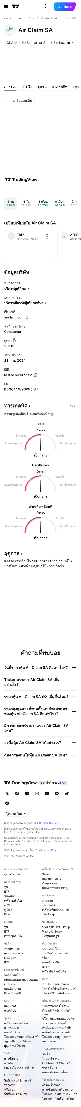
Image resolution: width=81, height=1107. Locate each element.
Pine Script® (12, 993)
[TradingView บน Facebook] (17, 793)
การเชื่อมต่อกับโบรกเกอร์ (58, 1089)
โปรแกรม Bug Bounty (56, 1036)
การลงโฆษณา (51, 1085)
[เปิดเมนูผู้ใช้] (6, 6)
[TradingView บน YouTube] (27, 793)
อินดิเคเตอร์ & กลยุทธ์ (17, 1080)
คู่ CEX (8, 905)
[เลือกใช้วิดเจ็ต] (73, 406)
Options (9, 984)
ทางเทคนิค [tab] (60, 86)
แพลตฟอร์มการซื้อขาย (56, 1072)
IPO (6, 962)
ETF (6, 891)
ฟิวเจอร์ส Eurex (52, 931)
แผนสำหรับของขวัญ (55, 888)
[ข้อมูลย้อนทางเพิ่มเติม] (19, 18)
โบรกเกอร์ (48, 905)
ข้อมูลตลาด (49, 883)
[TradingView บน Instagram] (37, 793)
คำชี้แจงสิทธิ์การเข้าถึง (56, 1027)
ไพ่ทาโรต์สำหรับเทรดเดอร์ (59, 988)
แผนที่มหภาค (12, 988)
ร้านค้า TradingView (55, 984)
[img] (69, 42)
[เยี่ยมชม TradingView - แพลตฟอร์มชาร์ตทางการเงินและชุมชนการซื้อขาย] (21, 179)
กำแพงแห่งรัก (12, 1027)
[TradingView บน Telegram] (57, 793)
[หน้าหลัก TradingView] (15, 6)
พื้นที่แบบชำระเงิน (15, 1094)
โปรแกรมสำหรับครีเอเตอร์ (21, 1036)
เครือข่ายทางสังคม (16, 1023)
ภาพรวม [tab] (10, 86)
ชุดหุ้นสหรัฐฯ (50, 936)
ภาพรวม (47, 900)
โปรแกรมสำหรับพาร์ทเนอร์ (59, 1094)
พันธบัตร (9, 896)
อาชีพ (45, 967)
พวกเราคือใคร (51, 948)
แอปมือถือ (10, 1006)
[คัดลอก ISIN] (36, 375)
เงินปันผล (10, 957)
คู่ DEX (8, 909)
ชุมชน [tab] (42, 86)
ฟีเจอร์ (46, 874)
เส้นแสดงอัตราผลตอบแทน (21, 979)
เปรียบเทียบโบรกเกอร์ (56, 909)
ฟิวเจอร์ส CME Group (56, 927)
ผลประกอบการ (13, 953)
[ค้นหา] (46, 6)
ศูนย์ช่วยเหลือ (51, 962)
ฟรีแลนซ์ (10, 1089)
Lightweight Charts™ (56, 1063)
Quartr (54, 850)
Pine (7, 914)
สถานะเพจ (49, 1041)
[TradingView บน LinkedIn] (47, 793)
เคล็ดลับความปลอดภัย (56, 1032)
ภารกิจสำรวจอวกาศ (55, 953)
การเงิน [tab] (27, 86)
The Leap (48, 914)
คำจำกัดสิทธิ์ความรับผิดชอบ (57, 1012)
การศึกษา (10, 1063)
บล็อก (45, 957)
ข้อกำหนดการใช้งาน (55, 1006)
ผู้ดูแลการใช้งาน (14, 1046)
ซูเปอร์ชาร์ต (12, 874)
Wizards (9, 1085)
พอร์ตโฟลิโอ (12, 975)
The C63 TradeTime (55, 993)
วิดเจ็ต (46, 1054)
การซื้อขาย (11, 1058)
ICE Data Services (48, 823)
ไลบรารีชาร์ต (51, 1058)
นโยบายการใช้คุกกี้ (54, 1023)
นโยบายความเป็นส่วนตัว (58, 1018)
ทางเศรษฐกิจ (12, 948)
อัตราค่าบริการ (51, 878)
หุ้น (6, 887)
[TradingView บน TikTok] (67, 793)
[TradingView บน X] (7, 793)
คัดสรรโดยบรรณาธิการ (19, 1067)
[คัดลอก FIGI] (36, 389)
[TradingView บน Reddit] (7, 803)
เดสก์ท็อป (10, 1010)
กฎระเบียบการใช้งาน (17, 1041)
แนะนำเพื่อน (12, 1032)
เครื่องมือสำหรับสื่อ (54, 971)
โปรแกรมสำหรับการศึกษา (58, 1098)
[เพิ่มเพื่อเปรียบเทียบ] (46, 236)
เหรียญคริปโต (13, 900)
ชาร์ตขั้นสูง (49, 1067)
